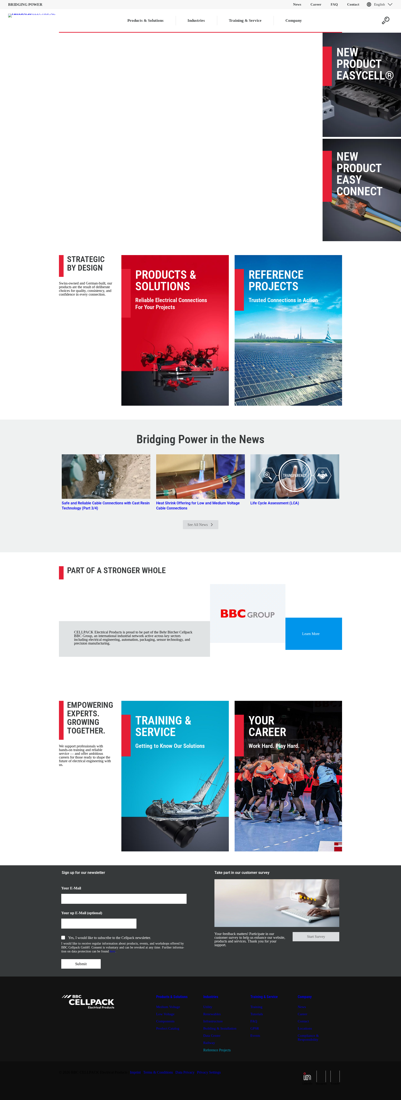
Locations (305, 1028)
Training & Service (163, 726)
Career (302, 1014)
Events (255, 1035)
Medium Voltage (168, 1007)
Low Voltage (165, 1014)
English (379, 4)
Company (305, 997)
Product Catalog (167, 1028)
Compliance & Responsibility (308, 1037)
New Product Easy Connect (359, 174)
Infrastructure (213, 1021)
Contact (303, 1021)
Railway (209, 1043)
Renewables (212, 1014)
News (302, 1007)
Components (165, 1021)
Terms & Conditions (158, 1072)
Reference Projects (276, 280)
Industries (210, 997)
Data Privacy (184, 1072)
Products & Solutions (165, 280)
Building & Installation (219, 1028)
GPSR (254, 1028)
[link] (247, 613)
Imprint (135, 1072)
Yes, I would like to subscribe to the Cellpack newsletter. (109, 938)
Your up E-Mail (73, 913)
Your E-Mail (71, 888)
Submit (81, 964)
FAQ (253, 1021)
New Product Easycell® (365, 64)
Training (256, 1007)
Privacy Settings (209, 1072)
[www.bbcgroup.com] (247, 613)
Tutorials (256, 1014)
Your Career (267, 726)
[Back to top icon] (379, 1090)
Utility (207, 1007)
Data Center (211, 1035)
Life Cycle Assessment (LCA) (274, 503)
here (112, 951)
